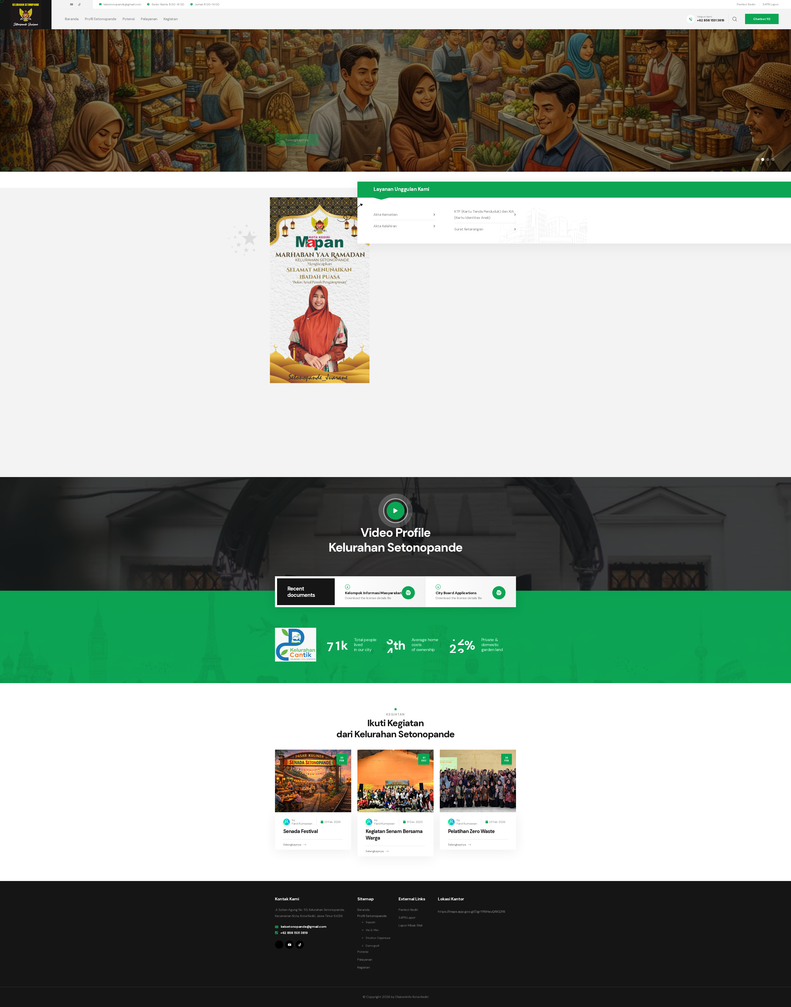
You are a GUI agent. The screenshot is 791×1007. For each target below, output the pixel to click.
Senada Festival (300, 831)
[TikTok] (79, 4)
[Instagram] (279, 944)
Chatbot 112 (761, 19)
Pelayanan (149, 19)
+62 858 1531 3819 (710, 20)
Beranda (72, 19)
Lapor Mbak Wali (410, 925)
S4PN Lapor (771, 4)
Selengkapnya (296, 106)
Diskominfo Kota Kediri (412, 997)
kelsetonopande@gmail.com (122, 4)
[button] (757, 159)
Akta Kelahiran (385, 226)
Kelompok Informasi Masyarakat (373, 592)
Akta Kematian (385, 214)
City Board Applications (456, 592)
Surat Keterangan (468, 229)
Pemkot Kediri (746, 4)
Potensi (129, 19)
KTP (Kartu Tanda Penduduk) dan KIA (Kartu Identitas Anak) (484, 214)
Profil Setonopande (100, 19)
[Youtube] (71, 4)
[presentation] (509, 96)
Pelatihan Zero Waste (471, 831)
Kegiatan (171, 19)
